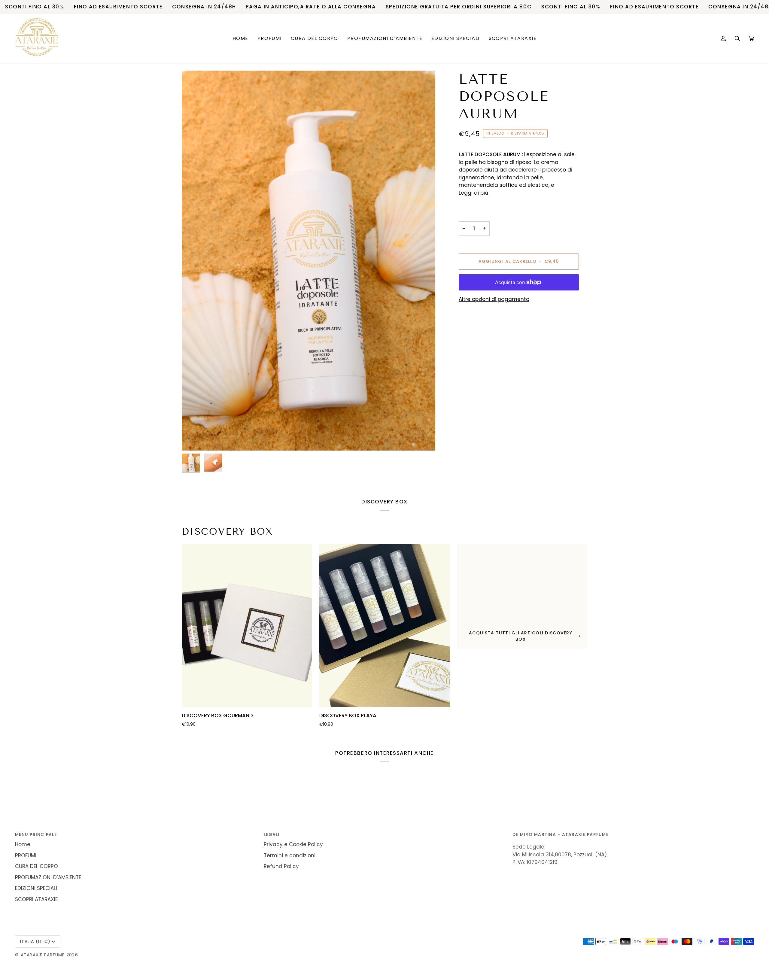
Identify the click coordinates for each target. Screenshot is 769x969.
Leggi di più (473, 192)
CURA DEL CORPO (36, 866)
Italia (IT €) (35, 941)
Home (22, 844)
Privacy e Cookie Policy (293, 844)
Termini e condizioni (289, 855)
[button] (269, 38)
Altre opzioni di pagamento (494, 299)
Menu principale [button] (36, 834)
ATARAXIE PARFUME (43, 955)
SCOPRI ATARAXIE (36, 899)
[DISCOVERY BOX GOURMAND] (247, 625)
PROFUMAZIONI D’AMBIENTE (48, 877)
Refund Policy (281, 866)
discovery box (227, 531)
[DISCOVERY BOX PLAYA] (384, 625)
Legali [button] (272, 834)
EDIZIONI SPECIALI (36, 888)
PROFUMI (25, 855)
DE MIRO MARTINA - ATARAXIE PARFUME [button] (560, 834)
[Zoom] (308, 261)
